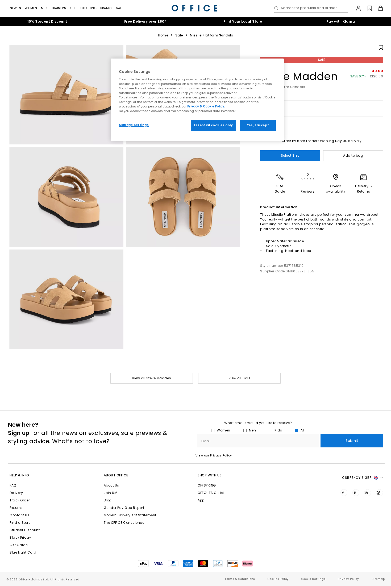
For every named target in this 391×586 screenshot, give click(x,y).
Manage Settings (134, 125)
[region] (197, 100)
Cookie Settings (313, 579)
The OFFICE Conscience (124, 522)
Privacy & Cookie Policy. (206, 106)
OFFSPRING (207, 485)
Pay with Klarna (340, 21)
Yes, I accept (258, 125)
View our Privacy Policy (214, 455)
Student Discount (25, 530)
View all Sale (239, 378)
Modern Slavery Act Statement (130, 515)
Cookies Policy (278, 579)
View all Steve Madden (151, 378)
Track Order (20, 500)
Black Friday (20, 537)
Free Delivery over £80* (145, 21)
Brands (106, 8)
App (201, 500)
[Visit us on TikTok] (379, 492)
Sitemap (378, 579)
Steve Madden (299, 76)
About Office (116, 475)
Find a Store (20, 522)
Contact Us (19, 515)
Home (163, 35)
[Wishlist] (366, 8)
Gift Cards (19, 545)
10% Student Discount (47, 21)
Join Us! (110, 493)
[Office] (195, 8)
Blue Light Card (23, 552)
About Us (111, 485)
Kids (73, 8)
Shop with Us (210, 475)
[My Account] (356, 8)
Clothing (88, 8)
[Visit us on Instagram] (367, 492)
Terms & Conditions (239, 579)
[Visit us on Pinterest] (355, 492)
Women (31, 8)
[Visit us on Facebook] (343, 492)
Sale (119, 8)
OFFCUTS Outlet (211, 493)
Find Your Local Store (242, 21)
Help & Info (19, 475)
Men (44, 8)
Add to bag (353, 155)
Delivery (16, 493)
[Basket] (377, 8)
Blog (108, 500)
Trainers (58, 8)
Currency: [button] (356, 477)
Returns (16, 507)
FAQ (13, 485)
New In (15, 8)
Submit (352, 440)
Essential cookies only (213, 125)
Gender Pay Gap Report (124, 507)
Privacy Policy (348, 579)
